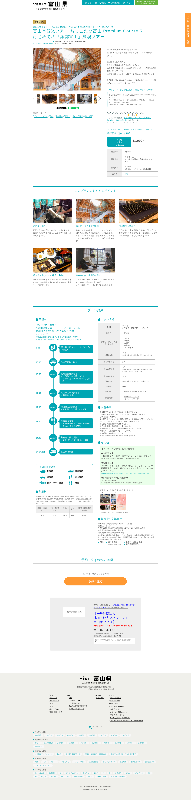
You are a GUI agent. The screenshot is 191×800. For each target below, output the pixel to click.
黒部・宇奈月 (54, 701)
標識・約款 (114, 703)
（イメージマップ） (132, 399)
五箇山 (89, 776)
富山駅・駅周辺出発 (73, 754)
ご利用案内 (115, 3)
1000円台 (38, 735)
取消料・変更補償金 (134, 542)
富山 (127, 174)
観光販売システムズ (97, 786)
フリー (37, 743)
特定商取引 (107, 786)
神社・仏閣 (65, 776)
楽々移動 (88, 116)
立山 (51, 703)
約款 (102, 542)
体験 (51, 116)
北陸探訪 (59, 116)
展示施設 (53, 776)
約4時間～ (95, 743)
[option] (67, 69)
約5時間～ (107, 743)
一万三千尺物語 (79, 762)
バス (44, 762)
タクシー (53, 762)
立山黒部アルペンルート (43, 754)
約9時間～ (38, 746)
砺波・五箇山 (54, 709)
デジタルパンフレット (76, 709)
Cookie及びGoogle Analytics (120, 718)
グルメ (128, 773)
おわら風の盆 (39, 773)
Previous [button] (34, 98)
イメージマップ (42, 334)
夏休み (96, 773)
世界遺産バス (135, 762)
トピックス (100, 698)
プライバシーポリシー (118, 715)
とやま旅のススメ (75, 703)
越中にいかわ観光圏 (118, 776)
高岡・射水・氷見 (56, 712)
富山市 (67, 116)
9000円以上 (125, 735)
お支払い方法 (115, 709)
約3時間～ (84, 743)
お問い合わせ (115, 701)
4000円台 (70, 735)
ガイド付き (139, 773)
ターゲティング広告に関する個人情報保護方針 (126, 721)
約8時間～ (141, 743)
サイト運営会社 (115, 698)
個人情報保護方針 (133, 544)
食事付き (118, 773)
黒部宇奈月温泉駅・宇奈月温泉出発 (123, 754)
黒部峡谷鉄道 (93, 762)
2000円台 (49, 735)
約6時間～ (118, 743)
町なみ (43, 776)
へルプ (128, 3)
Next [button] (99, 98)
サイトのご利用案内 (117, 706)
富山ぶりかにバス (109, 762)
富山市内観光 (78, 116)
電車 (36, 762)
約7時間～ (130, 743)
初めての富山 (78, 776)
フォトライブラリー (147, 3)
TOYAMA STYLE (74, 700)
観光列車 (123, 762)
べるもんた (65, 762)
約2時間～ (72, 743)
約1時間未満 (48, 743)
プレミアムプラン (41, 116)
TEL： (106, 630)
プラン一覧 (92, 3)
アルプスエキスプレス (43, 765)
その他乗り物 (149, 762)
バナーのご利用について (118, 712)
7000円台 (103, 735)
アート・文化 (101, 776)
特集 (104, 3)
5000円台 (81, 735)
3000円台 (60, 735)
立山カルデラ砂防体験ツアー (79, 706)
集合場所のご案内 (131, 397)
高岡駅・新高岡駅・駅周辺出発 (95, 754)
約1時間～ (60, 743)
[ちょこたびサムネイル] (113, 510)
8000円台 (114, 735)
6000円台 (92, 735)
